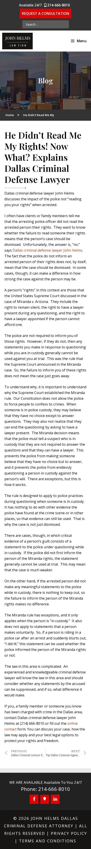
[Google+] (44, 799)
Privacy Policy (69, 833)
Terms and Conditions (47, 840)
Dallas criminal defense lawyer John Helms (47, 250)
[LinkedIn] (55, 799)
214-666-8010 (58, 5)
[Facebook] (34, 799)
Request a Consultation (45, 13)
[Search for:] (45, 25)
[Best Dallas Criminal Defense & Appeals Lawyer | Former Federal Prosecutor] (17, 41)
